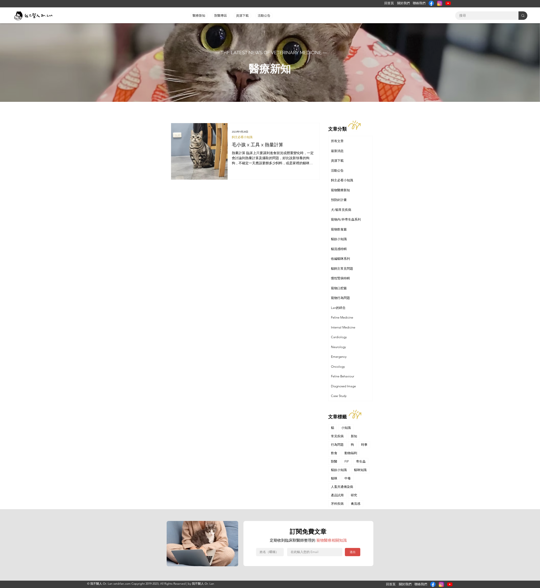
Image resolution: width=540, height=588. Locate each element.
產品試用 (337, 495)
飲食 (334, 453)
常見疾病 (337, 436)
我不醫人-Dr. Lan (203, 583)
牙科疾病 (337, 504)
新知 (354, 436)
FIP (346, 461)
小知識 (346, 428)
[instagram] (439, 3)
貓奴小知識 (339, 470)
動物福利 (350, 453)
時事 (364, 445)
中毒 (347, 478)
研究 (354, 495)
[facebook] (431, 3)
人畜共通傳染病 (342, 487)
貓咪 (334, 478)
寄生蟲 (361, 461)
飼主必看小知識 (242, 137)
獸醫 (334, 461)
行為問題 (337, 445)
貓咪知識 (360, 470)
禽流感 (355, 504)
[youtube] (448, 3)
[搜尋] (522, 15)
